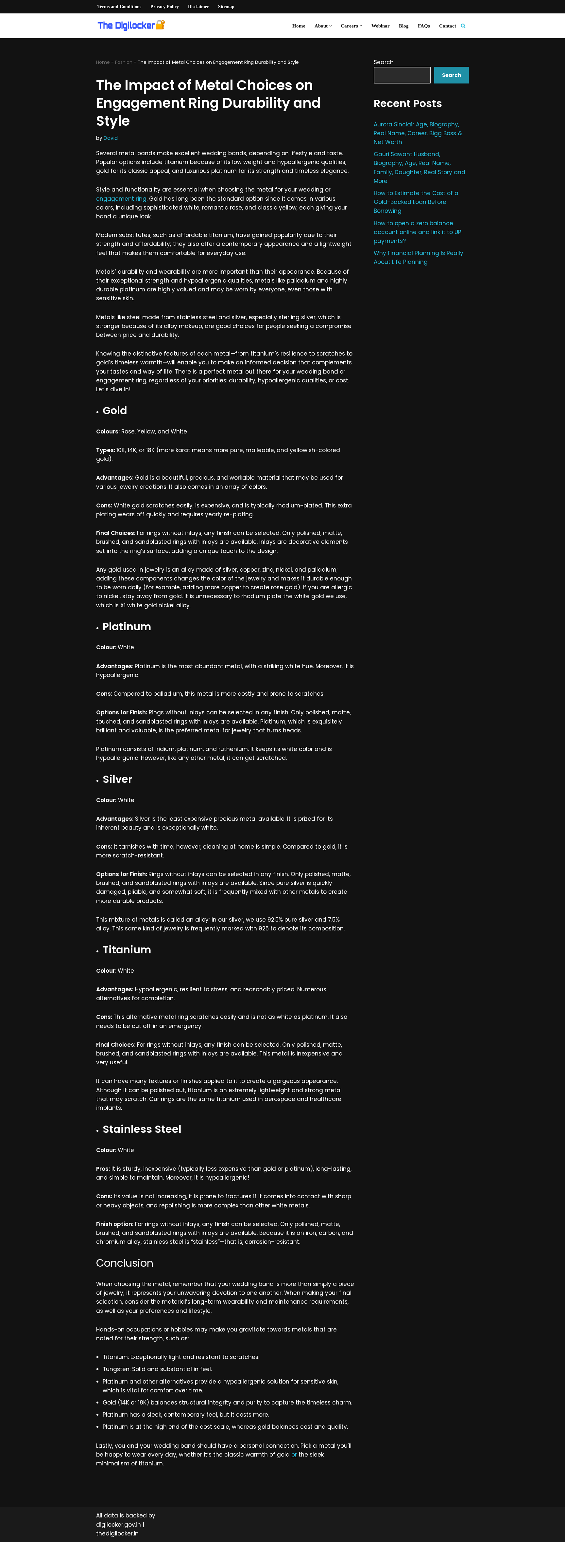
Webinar (380, 25)
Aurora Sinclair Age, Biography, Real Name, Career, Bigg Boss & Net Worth (418, 133)
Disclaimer (198, 6)
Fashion (123, 62)
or (294, 1455)
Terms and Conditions (119, 6)
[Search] (463, 25)
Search (384, 62)
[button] (330, 26)
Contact (447, 25)
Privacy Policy (164, 6)
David (111, 138)
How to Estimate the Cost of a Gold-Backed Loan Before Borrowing (416, 202)
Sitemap (226, 6)
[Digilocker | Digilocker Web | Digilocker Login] (133, 25)
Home (298, 25)
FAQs (424, 25)
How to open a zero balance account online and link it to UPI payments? (418, 232)
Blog (404, 25)
